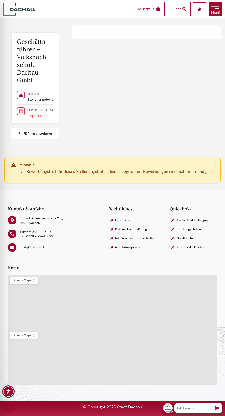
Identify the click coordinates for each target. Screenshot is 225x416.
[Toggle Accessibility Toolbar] (8, 391)
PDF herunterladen (38, 133)
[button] (215, 9)
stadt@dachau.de (32, 247)
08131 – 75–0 (41, 232)
